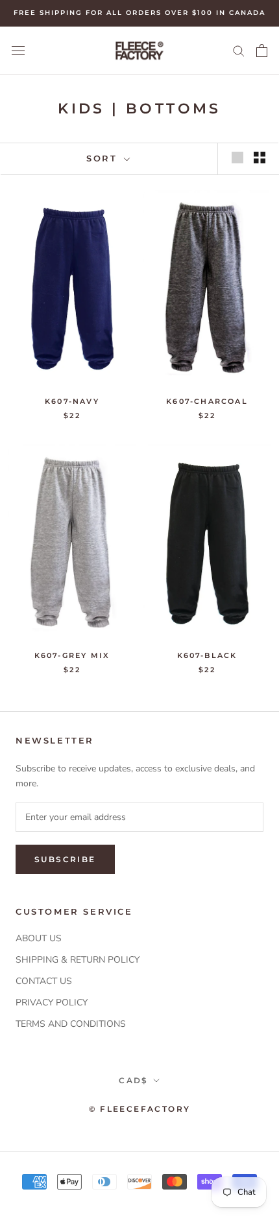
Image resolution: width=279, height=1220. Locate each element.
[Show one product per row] (237, 157)
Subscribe (65, 859)
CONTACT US (44, 981)
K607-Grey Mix (72, 655)
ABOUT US (39, 938)
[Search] (239, 50)
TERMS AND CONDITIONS (71, 1024)
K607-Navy (72, 401)
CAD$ (134, 1080)
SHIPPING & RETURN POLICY (78, 960)
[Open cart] (261, 50)
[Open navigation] (18, 50)
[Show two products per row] (259, 157)
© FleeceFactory (140, 1109)
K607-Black (207, 655)
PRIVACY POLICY (52, 1002)
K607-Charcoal (207, 401)
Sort (103, 158)
